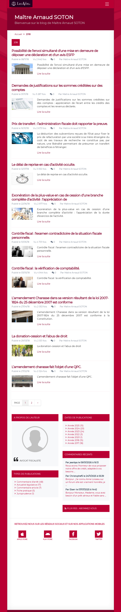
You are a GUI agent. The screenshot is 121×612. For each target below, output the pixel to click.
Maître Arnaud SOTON (74, 59)
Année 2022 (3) (75, 434)
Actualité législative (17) (29, 484)
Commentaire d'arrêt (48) (30, 482)
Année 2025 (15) (76, 425)
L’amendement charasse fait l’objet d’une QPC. (46, 367)
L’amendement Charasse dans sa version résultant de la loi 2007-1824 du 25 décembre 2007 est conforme (60, 300)
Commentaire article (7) (29, 487)
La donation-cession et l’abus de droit (39, 336)
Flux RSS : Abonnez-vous (82, 508)
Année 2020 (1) (75, 437)
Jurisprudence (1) (25, 493)
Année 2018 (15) (75, 440)
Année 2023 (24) (76, 431)
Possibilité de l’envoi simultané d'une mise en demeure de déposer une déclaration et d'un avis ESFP (55, 53)
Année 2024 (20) (76, 428)
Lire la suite (43, 73)
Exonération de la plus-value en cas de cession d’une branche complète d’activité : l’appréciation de (57, 197)
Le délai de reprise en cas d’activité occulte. (43, 165)
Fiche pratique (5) (26, 490)
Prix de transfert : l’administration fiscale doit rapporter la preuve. (60, 124)
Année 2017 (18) (75, 443)
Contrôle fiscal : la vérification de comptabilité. (46, 268)
